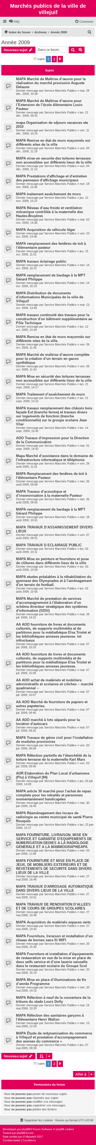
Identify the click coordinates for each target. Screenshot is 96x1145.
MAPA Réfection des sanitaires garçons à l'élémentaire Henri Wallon (50, 1017)
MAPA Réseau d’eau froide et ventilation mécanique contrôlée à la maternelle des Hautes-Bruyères (49, 212)
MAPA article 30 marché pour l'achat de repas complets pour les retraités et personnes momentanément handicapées (53, 795)
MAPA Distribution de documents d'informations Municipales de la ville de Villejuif (49, 297)
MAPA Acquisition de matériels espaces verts (53, 922)
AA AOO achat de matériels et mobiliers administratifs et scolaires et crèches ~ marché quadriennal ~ (54, 684)
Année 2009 (15, 42)
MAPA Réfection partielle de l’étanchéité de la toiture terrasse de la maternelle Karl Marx (53, 757)
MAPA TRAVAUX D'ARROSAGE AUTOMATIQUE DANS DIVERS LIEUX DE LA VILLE (54, 889)
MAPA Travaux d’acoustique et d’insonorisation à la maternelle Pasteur (49, 494)
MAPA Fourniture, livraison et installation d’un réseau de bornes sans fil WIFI (54, 938)
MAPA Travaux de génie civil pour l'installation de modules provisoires (54, 740)
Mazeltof (31, 1136)
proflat (13, 1136)
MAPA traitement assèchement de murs (48, 194)
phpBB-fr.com (25, 1132)
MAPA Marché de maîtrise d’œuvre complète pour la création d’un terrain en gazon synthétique (52, 359)
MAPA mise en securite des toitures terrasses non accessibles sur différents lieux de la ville (54, 160)
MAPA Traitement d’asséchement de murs (50, 394)
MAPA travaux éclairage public (41, 261)
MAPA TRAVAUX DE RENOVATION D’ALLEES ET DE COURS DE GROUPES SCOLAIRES (53, 906)
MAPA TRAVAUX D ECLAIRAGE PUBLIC (49, 545)
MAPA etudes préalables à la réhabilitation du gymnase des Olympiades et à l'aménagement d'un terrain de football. (54, 581)
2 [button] (54, 59)
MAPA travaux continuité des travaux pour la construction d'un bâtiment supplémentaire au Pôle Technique (54, 319)
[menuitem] (14, 21)
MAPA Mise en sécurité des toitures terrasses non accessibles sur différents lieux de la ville (54, 378)
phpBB (26, 1129)
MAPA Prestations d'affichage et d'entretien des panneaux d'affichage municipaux (51, 178)
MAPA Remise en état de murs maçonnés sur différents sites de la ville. (53, 339)
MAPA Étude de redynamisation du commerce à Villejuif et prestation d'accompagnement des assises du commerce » (54, 1037)
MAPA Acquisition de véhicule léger (45, 230)
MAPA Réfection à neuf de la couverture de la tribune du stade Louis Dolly (53, 1000)
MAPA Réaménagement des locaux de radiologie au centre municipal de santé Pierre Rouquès (54, 817)
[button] (60, 59)
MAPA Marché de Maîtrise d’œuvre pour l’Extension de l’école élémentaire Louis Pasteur (49, 105)
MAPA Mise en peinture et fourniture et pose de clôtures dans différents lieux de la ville (52, 561)
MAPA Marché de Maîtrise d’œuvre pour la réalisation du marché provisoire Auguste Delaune (51, 83)
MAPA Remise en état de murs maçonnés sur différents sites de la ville (53, 142)
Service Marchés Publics (60, 90)
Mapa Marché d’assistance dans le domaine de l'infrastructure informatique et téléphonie (54, 458)
